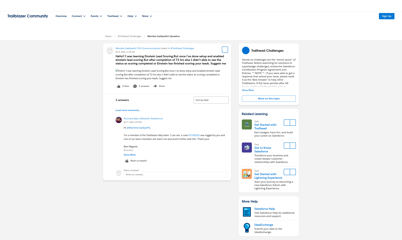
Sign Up (386, 16)
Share (158, 87)
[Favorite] (225, 50)
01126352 (194, 135)
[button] (269, 98)
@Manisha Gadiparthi (138, 127)
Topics (108, 36)
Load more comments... (128, 110)
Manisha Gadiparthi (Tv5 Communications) (138, 48)
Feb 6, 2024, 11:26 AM (125, 51)
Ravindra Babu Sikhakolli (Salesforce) (143, 118)
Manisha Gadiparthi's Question (163, 36)
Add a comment (131, 170)
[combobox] (211, 100)
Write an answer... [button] (135, 174)
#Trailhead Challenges (129, 36)
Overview (61, 16)
